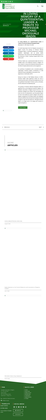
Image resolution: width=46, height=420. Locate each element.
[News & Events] (34, 397)
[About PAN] (34, 391)
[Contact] (34, 398)
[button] (40, 1)
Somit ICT (5, 410)
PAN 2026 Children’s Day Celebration (13, 376)
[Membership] (34, 394)
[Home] (34, 390)
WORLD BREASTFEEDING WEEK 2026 (13, 221)
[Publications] (34, 395)
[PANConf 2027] (34, 393)
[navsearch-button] (38, 6)
